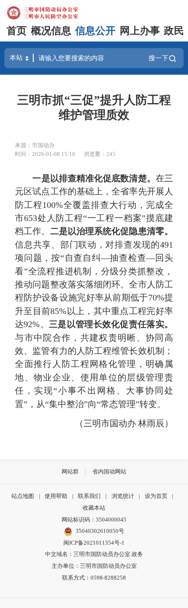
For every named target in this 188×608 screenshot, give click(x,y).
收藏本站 (94, 507)
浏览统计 (122, 496)
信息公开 (95, 30)
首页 (17, 30)
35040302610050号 (100, 531)
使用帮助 (56, 496)
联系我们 (89, 496)
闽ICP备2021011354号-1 (94, 542)
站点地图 (22, 496)
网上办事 (140, 30)
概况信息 (51, 30)
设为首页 (156, 496)
